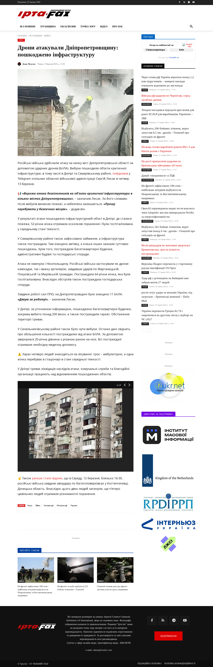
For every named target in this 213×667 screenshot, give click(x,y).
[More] (98, 521)
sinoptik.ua (174, 57)
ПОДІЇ (144, 90)
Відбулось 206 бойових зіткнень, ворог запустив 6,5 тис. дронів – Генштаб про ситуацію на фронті (165, 132)
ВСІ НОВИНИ (35, 36)
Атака (29, 505)
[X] (60, 521)
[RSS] (184, 2)
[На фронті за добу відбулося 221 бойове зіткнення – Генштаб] (75, 570)
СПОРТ (145, 272)
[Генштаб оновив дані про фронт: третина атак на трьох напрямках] (115, 570)
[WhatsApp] (75, 521)
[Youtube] (193, 2)
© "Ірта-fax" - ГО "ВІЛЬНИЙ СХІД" (33, 664)
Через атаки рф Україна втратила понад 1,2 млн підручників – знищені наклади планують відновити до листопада (167, 81)
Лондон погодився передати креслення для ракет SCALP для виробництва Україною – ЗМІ (167, 114)
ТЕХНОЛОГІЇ (147, 221)
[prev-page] (143, 331)
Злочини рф (48, 505)
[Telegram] (189, 2)
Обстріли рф (62, 505)
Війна (38, 505)
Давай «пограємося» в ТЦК (158, 175)
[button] (191, 27)
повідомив (120, 173)
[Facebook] (180, 2)
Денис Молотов (28, 64)
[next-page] (149, 331)
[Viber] (67, 521)
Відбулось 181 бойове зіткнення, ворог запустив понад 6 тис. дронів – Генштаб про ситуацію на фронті (168, 231)
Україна (74, 505)
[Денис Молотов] (20, 64)
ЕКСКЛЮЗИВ (147, 180)
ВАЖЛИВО (146, 104)
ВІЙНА (47, 36)
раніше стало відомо (47, 478)
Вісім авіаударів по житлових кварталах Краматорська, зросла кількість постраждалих (165, 249)
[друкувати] (90, 521)
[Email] (83, 521)
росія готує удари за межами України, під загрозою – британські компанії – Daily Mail (166, 296)
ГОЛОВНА (22, 36)
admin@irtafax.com (102, 650)
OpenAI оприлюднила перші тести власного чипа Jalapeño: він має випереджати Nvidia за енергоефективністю (168, 212)
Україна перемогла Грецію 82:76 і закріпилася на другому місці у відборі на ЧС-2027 (167, 315)
